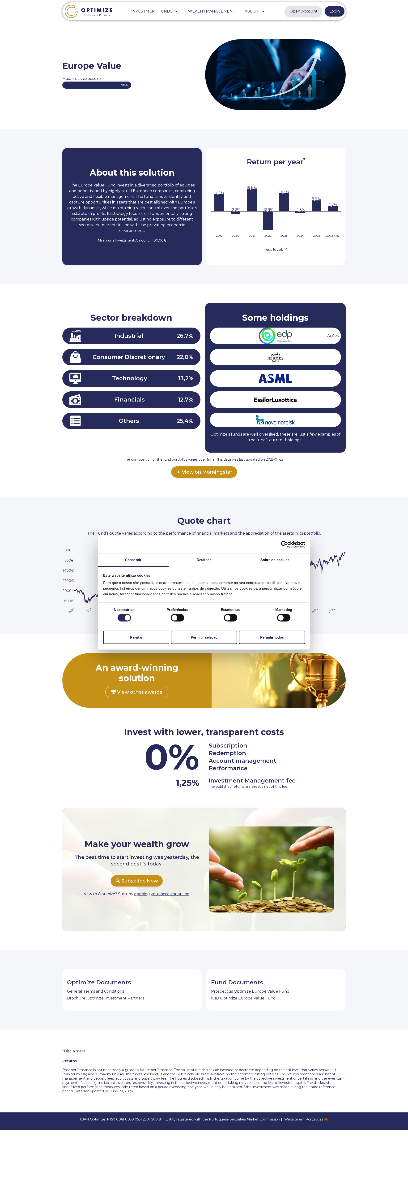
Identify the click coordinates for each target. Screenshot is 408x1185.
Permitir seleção (204, 637)
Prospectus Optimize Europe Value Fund (250, 991)
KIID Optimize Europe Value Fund (243, 998)
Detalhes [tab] (204, 560)
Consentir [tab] (133, 560)
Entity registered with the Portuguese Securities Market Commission (223, 1119)
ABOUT (252, 11)
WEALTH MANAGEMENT (211, 11)
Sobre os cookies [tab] (274, 560)
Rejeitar (136, 637)
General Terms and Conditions (95, 991)
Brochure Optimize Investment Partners (105, 998)
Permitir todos (272, 637)
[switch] (177, 618)
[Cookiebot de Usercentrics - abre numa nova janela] (284, 544)
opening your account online (161, 894)
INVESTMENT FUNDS (151, 11)
